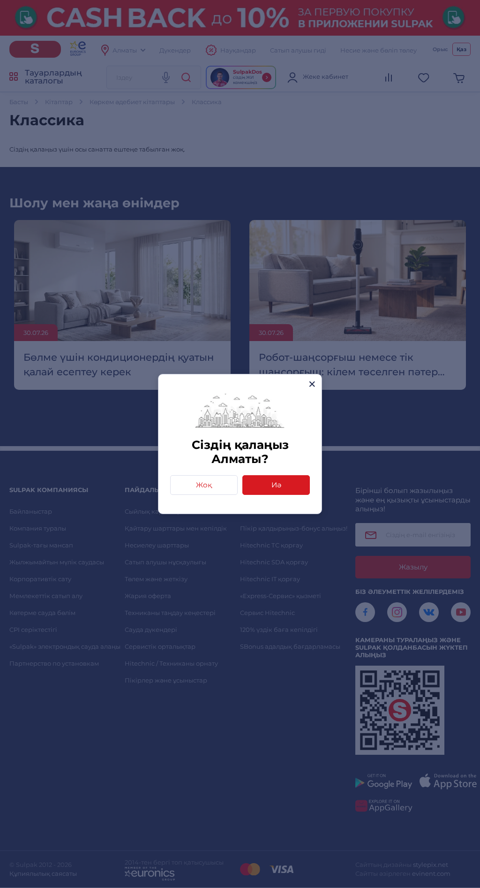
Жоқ (204, 484)
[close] (312, 384)
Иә (276, 484)
